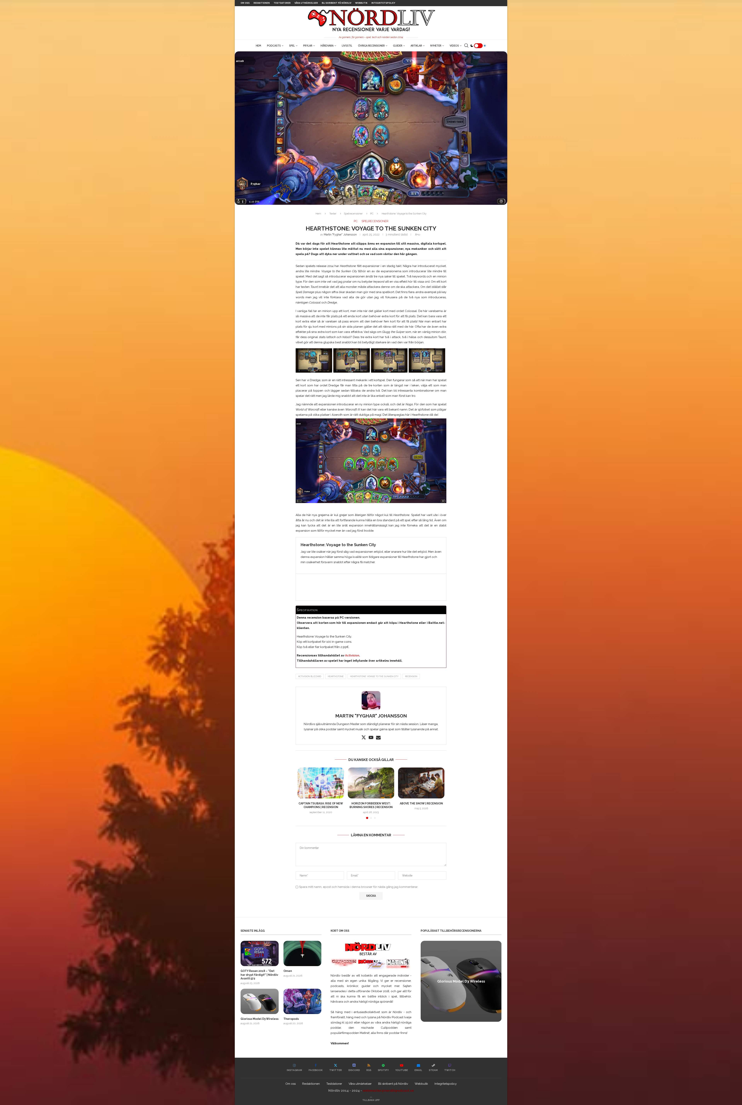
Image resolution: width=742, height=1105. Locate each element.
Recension (411, 676)
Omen (287, 970)
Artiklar (416, 45)
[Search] (466, 45)
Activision (352, 655)
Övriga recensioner (371, 45)
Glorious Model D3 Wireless (259, 1018)
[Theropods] (302, 1001)
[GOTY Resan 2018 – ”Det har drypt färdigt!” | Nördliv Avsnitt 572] (260, 953)
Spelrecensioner (353, 213)
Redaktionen (262, 3)
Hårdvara (327, 45)
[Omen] (302, 953)
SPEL (292, 45)
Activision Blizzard (309, 676)
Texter (332, 213)
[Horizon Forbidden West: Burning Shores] (371, 783)
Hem (258, 45)
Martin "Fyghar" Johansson (340, 234)
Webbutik (361, 3)
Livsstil (347, 45)
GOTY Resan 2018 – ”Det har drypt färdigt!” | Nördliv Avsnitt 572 (259, 974)
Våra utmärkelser (306, 3)
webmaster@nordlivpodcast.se (388, 1090)
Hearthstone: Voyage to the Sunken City (374, 676)
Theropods (291, 1018)
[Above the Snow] (421, 783)
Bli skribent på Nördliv (336, 3)
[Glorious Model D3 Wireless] (260, 1001)
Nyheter (435, 45)
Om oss (245, 3)
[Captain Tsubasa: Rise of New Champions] (321, 783)
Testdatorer (282, 3)
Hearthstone (336, 676)
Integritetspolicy (383, 3)
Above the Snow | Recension (421, 803)
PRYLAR (307, 45)
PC (371, 213)
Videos (454, 45)
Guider (397, 45)
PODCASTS (274, 45)
